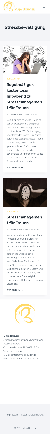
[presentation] (25, 60)
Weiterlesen (15, 167)
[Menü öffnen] (44, 7)
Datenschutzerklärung (32, 414)
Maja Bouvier (16, 114)
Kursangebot (13, 79)
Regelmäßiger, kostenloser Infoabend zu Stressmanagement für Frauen (24, 96)
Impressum (12, 414)
